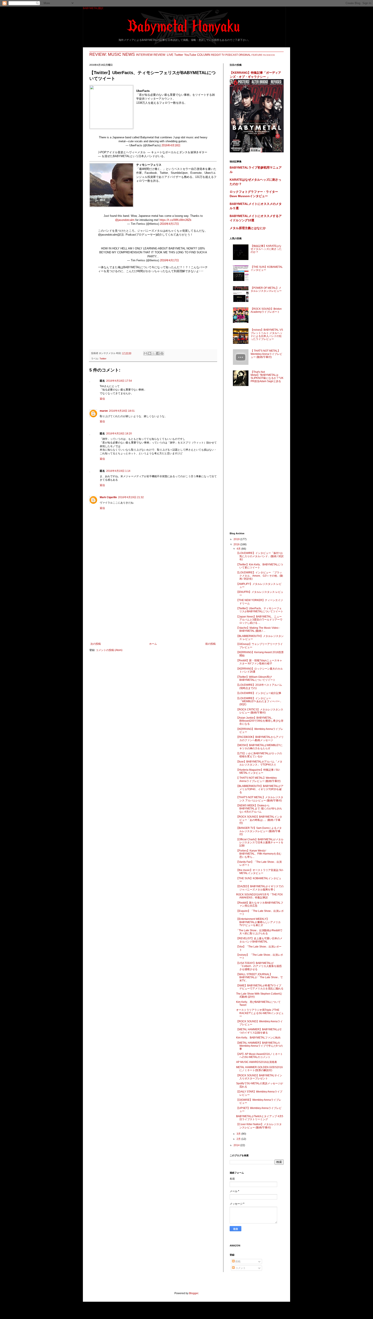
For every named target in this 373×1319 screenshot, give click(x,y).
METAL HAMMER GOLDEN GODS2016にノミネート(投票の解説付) (259, 1069)
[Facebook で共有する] (158, 353)
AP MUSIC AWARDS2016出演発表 (256, 1062)
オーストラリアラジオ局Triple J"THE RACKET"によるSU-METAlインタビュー (260, 1013)
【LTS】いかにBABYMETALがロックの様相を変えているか (259, 755)
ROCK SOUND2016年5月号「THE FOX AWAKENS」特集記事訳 (259, 896)
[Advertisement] (153, 314)
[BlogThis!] (149, 353)
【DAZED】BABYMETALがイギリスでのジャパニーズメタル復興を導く (260, 888)
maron (104, 410)
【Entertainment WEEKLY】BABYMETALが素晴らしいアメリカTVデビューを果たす (258, 922)
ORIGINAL (245, 54)
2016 (237, 544)
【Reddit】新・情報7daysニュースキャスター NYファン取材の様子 (259, 662)
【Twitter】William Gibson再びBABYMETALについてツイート (255, 678)
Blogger (193, 1293)
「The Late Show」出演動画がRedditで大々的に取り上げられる (259, 932)
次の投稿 (95, 643)
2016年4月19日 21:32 (131, 497)
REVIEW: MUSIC (105, 54)
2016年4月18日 (170, 145)
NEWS (128, 54)
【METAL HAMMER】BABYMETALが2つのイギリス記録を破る (258, 1031)
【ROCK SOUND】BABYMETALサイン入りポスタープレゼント (259, 1077)
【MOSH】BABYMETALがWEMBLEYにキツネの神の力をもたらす (259, 747)
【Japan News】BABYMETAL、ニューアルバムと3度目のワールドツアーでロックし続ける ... (259, 619)
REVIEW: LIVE (163, 54)
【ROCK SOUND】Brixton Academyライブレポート (266, 310)
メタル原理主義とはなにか (248, 228)
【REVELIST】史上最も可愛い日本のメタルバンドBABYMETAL (259, 940)
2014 (237, 1145)
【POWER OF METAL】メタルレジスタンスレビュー (266, 289)
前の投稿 (210, 643)
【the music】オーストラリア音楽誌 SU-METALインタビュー (260, 872)
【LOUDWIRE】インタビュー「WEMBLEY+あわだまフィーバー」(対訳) (259, 701)
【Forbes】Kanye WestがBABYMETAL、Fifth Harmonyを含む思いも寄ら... (258, 853)
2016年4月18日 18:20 (119, 433)
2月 (239, 1138)
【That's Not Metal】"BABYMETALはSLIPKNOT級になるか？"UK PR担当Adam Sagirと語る (267, 376)
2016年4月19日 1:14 (118, 470)
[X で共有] (154, 353)
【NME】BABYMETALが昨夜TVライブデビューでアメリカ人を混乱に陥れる (259, 987)
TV (223, 54)
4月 (239, 548)
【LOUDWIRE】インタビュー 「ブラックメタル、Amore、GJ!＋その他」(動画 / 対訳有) (259, 575)
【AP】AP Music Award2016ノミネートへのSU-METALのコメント (259, 1056)
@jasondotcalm (124, 220)
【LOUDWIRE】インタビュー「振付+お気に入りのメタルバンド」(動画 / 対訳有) (260, 556)
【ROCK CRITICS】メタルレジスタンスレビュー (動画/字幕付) (259, 711)
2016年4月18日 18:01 (122, 410)
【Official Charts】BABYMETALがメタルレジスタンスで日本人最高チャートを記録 (259, 842)
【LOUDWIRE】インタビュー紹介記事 (258, 693)
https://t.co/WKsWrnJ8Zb (175, 220)
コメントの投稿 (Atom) (109, 650)
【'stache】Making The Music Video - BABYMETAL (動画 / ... (258, 629)
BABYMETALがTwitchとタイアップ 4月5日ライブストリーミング (259, 1118)
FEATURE (256, 55)
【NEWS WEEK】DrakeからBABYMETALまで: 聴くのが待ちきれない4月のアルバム (259, 808)
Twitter (178, 54)
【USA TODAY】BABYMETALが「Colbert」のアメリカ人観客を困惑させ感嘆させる (259, 966)
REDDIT (216, 54)
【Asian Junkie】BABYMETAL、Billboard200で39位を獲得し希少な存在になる (259, 721)
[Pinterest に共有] (162, 353)
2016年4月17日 (169, 223)
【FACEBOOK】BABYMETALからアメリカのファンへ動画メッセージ (260, 738)
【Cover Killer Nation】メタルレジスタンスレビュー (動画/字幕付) (259, 1126)
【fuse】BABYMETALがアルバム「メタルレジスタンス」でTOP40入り (259, 763)
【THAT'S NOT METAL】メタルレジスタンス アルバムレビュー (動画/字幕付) (259, 799)
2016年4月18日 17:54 (119, 380)
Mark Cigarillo (108, 497)
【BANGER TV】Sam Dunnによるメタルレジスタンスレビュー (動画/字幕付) (259, 831)
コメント (240, 1268)
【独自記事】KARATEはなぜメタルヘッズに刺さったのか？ (266, 249)
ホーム (153, 643)
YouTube (190, 54)
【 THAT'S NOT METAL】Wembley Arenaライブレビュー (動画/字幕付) (266, 354)
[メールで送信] (145, 353)
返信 (102, 398)
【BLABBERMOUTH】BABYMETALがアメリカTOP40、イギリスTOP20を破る (259, 789)
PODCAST (231, 54)
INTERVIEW (144, 54)
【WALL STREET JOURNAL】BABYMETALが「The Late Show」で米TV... (259, 977)
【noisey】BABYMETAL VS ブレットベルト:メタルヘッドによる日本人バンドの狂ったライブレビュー (267, 334)
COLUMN (203, 54)
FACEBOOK (269, 55)
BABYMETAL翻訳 (93, 8)
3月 (239, 1133)
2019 (237, 539)
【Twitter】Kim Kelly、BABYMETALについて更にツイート (259, 566)
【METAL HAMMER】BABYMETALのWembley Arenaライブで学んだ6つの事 (259, 1046)
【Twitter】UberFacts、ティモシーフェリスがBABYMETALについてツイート (259, 610)
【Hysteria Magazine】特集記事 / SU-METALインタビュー (258, 771)
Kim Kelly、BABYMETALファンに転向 (258, 1037)
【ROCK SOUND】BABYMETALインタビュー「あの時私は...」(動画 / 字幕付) (259, 820)
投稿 (237, 1261)
